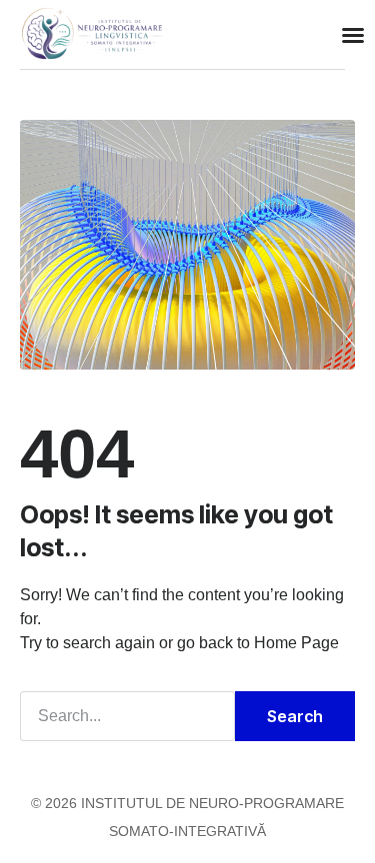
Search (295, 716)
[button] (353, 35)
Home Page (296, 642)
